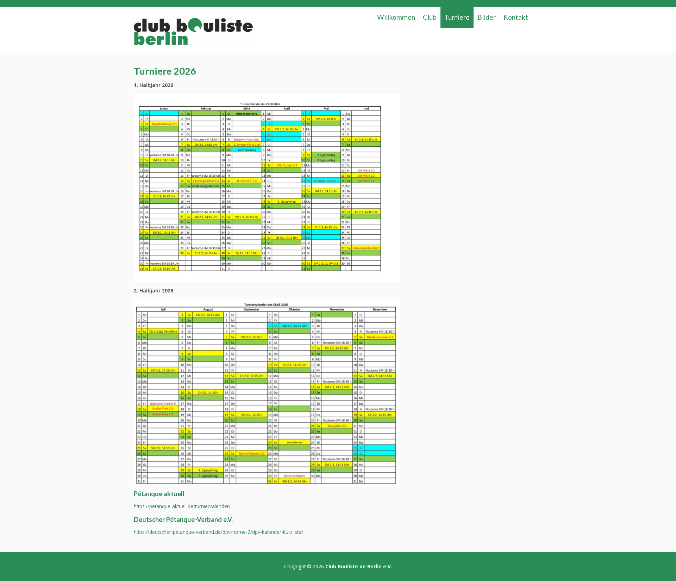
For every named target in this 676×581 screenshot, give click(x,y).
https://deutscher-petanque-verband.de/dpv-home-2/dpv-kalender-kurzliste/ (218, 532)
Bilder (486, 17)
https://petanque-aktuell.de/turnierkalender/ (182, 506)
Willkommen (396, 17)
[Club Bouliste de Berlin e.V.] (193, 33)
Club (429, 17)
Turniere (457, 17)
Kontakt (515, 17)
